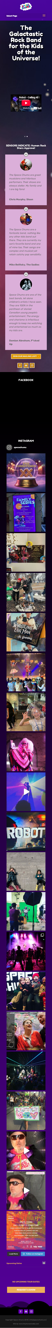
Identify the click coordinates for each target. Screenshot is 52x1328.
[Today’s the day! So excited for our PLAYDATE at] (26, 1230)
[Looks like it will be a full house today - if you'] (26, 512)
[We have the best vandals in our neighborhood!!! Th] (26, 871)
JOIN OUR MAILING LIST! (25, 356)
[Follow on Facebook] (19, 365)
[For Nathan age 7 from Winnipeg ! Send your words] (26, 1150)
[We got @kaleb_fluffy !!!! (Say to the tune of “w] (26, 752)
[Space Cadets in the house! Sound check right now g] (26, 991)
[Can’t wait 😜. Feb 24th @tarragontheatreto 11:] (26, 552)
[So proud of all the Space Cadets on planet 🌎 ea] (26, 1110)
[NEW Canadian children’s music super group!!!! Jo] (26, 592)
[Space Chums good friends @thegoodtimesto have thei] (26, 472)
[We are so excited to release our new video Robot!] (26, 831)
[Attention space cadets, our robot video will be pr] (26, 911)
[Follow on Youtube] (26, 365)
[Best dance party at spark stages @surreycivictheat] (26, 712)
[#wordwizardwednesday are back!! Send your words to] (26, 1190)
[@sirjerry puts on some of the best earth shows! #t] (26, 1071)
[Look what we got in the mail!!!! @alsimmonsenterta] (26, 632)
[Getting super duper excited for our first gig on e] (26, 1031)
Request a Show (26, 1290)
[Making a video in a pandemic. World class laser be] (26, 791)
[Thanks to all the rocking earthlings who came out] (26, 951)
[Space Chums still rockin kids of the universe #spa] (26, 672)
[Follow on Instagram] (32, 365)
